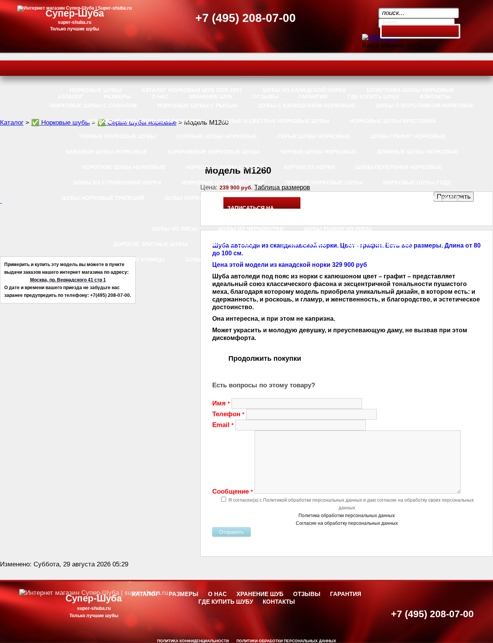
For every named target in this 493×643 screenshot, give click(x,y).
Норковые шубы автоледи (223, 182)
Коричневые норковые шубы (214, 152)
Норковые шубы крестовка (393, 121)
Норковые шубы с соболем (93, 105)
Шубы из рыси (303, 244)
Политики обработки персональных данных (286, 641)
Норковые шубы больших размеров (144, 121)
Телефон (228, 414)
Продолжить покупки (264, 358)
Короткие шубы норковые (123, 167)
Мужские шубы (388, 259)
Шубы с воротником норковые (425, 105)
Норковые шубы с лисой (225, 167)
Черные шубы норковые (318, 152)
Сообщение (232, 491)
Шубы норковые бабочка (204, 198)
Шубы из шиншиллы (379, 244)
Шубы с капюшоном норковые (306, 105)
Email (222, 425)
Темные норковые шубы (117, 136)
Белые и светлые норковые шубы (275, 121)
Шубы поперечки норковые (398, 167)
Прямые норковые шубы (324, 182)
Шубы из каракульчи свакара (298, 259)
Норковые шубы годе (417, 182)
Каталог (11, 122)
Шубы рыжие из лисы (338, 229)
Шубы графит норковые (408, 136)
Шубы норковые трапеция (103, 198)
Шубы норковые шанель (423, 198)
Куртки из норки (309, 167)
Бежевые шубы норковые (106, 152)
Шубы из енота (208, 259)
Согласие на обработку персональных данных (347, 523)
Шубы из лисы (175, 229)
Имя (221, 403)
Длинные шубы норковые (417, 152)
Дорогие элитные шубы (150, 244)
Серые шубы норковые (313, 136)
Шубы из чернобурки (250, 229)
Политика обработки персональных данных (346, 515)
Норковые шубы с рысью (197, 105)
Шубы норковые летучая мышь (314, 198)
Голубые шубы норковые (216, 136)
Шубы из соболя (234, 244)
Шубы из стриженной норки (117, 182)
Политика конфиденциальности (193, 641)
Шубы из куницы (138, 259)
